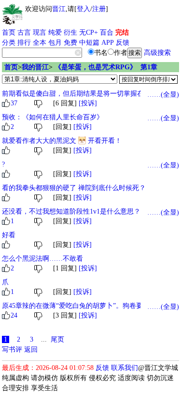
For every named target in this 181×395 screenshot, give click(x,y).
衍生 (70, 32)
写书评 (12, 349)
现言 (39, 32)
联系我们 (124, 367)
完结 (122, 32)
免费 (70, 42)
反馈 (122, 42)
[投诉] (88, 103)
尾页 (57, 339)
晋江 (59, 9)
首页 (8, 32)
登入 (83, 9)
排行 (24, 42)
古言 (24, 32)
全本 (39, 42)
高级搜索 (157, 52)
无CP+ (88, 32)
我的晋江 (35, 67)
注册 (99, 9)
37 (14, 103)
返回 (31, 349)
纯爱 (55, 32)
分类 (8, 42)
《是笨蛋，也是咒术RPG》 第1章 (106, 67)
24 (14, 315)
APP (107, 42)
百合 (106, 32)
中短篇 (89, 42)
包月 (55, 42)
